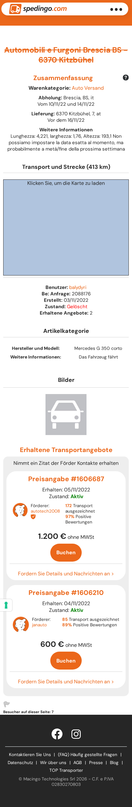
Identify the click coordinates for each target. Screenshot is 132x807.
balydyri (78, 287)
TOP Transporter (66, 770)
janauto (39, 625)
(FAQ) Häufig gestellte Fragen (87, 754)
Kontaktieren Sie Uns (30, 754)
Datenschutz (20, 762)
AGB (77, 762)
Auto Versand (88, 88)
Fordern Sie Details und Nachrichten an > (66, 573)
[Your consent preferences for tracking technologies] (6, 605)
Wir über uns (53, 762)
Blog (114, 762)
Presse (96, 762)
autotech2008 (45, 511)
